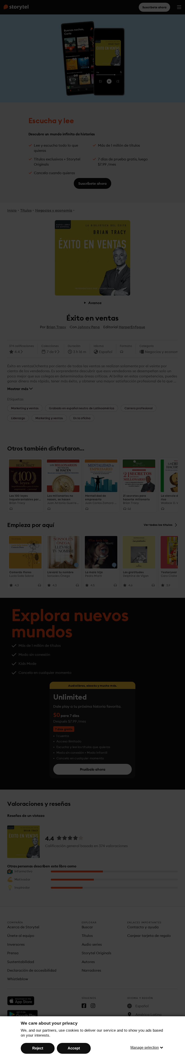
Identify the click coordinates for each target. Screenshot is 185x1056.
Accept (74, 1048)
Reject (37, 1048)
